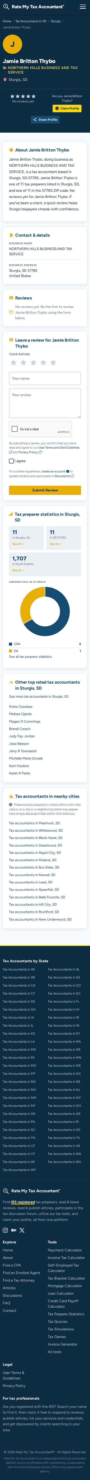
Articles (9, 1288)
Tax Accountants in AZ (64, 977)
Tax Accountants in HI (63, 1009)
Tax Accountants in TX (64, 1138)
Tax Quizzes (57, 1321)
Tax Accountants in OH (64, 1106)
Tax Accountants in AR (19, 977)
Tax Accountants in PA (19, 1122)
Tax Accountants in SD (30, 21)
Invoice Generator (62, 1344)
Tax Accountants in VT (19, 1154)
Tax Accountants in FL (63, 1001)
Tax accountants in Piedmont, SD (34, 823)
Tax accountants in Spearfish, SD (34, 890)
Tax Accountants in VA (64, 1146)
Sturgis (56, 21)
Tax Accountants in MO (19, 1066)
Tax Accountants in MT (19, 1074)
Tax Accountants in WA (64, 1154)
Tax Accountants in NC (64, 1074)
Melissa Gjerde (20, 714)
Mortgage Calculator (65, 1286)
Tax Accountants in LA (19, 1042)
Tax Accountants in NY (19, 1106)
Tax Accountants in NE (64, 1082)
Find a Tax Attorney (19, 1280)
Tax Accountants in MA (64, 1042)
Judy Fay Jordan (22, 736)
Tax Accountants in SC (19, 1130)
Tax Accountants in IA (18, 1018)
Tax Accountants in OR (64, 1114)
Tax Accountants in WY (19, 1170)
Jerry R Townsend (22, 751)
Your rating (19, 354)
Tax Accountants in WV (64, 1162)
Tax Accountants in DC (64, 993)
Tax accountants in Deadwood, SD (35, 845)
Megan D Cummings (24, 721)
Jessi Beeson (19, 744)
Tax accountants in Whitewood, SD (36, 830)
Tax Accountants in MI (19, 1058)
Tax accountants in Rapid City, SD (35, 853)
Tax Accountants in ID (63, 1018)
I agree (20, 461)
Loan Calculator (61, 1293)
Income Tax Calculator (66, 1257)
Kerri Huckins (19, 766)
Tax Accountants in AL (64, 969)
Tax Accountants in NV (64, 1098)
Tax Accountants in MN (64, 1058)
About (8, 1257)
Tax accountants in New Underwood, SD (40, 919)
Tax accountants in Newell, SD (32, 875)
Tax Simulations (61, 1329)
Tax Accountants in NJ (64, 1090)
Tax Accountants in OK (19, 1114)
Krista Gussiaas (20, 706)
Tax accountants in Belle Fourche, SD (37, 897)
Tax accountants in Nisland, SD (32, 860)
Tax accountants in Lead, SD (30, 882)
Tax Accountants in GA (19, 1009)
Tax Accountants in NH (19, 1090)
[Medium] (13, 1231)
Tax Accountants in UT (19, 1146)
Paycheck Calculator (65, 1250)
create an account (53, 471)
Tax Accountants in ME (64, 1050)
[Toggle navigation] (83, 6)
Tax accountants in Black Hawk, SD (36, 838)
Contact (9, 1310)
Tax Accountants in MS (64, 1066)
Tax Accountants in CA (19, 985)
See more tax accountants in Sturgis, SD (39, 696)
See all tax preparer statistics (30, 657)
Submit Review (45, 490)
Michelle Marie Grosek (26, 758)
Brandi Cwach (19, 729)
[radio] (13, 362)
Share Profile (45, 119)
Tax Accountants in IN (63, 1026)
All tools (54, 1352)
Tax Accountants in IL (18, 1026)
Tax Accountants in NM (19, 1098)
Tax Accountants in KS (19, 1034)
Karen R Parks (19, 773)
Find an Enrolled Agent (21, 1273)
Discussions (62, 476)
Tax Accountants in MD (19, 1050)
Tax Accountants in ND (19, 1082)
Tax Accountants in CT (19, 993)
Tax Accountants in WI (19, 1162)
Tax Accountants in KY (64, 1034)
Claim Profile (67, 108)
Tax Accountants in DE (19, 1001)
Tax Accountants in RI (63, 1122)
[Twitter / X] (21, 1231)
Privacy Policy (28, 452)
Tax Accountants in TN (19, 1138)
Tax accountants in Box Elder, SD (34, 867)
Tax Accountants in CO (64, 985)
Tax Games (57, 1337)
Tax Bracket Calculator (66, 1278)
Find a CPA (12, 1265)
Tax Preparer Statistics (66, 1314)
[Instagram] (5, 1231)
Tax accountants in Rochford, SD (34, 912)
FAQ (6, 1303)
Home (7, 21)
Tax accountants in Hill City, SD (33, 904)
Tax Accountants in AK (19, 969)
